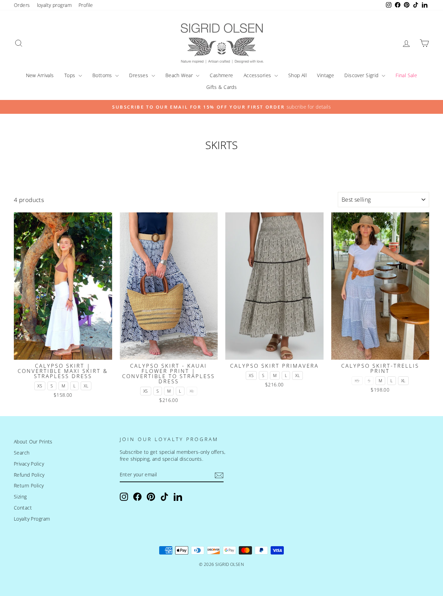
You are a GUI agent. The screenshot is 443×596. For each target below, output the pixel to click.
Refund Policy (29, 474)
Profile (86, 5)
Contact (23, 507)
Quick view (63, 351)
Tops (70, 75)
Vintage (325, 75)
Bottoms (103, 75)
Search (22, 452)
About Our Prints (33, 441)
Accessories (258, 75)
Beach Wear (180, 75)
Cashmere (221, 75)
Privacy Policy (29, 463)
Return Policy (29, 485)
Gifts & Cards (221, 87)
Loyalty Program (32, 518)
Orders (22, 5)
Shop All (297, 75)
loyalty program (54, 5)
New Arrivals (40, 75)
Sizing (20, 496)
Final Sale (406, 75)
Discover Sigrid (362, 75)
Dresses (139, 75)
